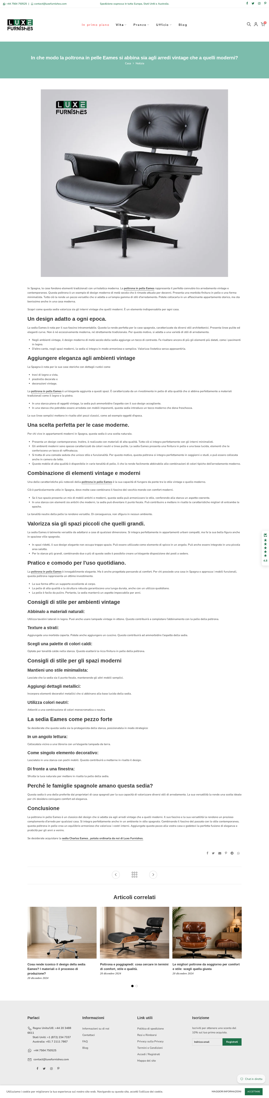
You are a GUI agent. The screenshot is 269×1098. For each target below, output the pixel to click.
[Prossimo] (239, 949)
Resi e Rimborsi (147, 1035)
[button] (265, 548)
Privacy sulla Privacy (150, 1041)
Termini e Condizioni (150, 1048)
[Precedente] (30, 949)
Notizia (140, 63)
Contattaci (88, 1035)
